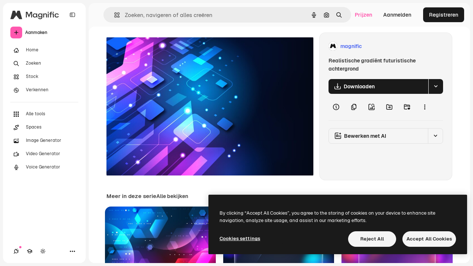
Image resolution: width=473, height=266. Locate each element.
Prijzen (363, 14)
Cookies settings (240, 238)
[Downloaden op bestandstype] (435, 86)
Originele (155, 46)
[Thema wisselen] (43, 251)
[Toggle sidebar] (72, 15)
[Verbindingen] (16, 251)
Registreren (443, 14)
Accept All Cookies (429, 239)
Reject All (372, 239)
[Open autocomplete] (114, 15)
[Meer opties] (424, 107)
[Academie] (29, 251)
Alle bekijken (172, 196)
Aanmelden (397, 14)
